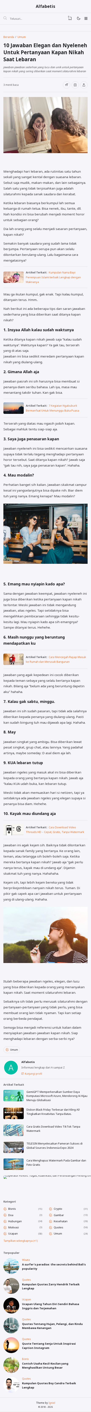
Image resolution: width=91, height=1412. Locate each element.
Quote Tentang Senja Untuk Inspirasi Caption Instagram (49, 1346)
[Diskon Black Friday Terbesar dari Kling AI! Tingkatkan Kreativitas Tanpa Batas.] (13, 1113)
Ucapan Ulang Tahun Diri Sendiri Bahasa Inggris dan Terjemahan (50, 1306)
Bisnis (12, 1209)
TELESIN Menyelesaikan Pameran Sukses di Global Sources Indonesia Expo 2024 (54, 1146)
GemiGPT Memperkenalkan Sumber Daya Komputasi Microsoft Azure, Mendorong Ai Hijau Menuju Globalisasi (56, 1096)
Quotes (58, 1227)
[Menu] (86, 18)
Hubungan (15, 1221)
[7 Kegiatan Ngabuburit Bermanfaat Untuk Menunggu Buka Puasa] (13, 412)
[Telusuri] (5, 18)
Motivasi (13, 1227)
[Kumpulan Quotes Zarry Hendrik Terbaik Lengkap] (11, 1293)
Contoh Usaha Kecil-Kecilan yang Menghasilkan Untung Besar (45, 1366)
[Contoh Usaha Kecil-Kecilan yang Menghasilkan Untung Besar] (11, 1372)
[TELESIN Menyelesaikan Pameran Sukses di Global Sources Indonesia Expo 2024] (13, 1147)
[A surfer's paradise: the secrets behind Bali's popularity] (11, 1273)
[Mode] (78, 18)
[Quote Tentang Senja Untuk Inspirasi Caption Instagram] (11, 1352)
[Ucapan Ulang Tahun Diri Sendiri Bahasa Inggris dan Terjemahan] (11, 1312)
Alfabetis (45, 6)
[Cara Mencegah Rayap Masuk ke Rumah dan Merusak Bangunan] (13, 664)
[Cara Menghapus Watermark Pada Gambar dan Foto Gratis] (13, 1164)
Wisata (26, 1259)
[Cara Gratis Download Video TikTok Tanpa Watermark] (13, 1130)
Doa (10, 1215)
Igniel (51, 1402)
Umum (14, 1049)
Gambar (59, 1215)
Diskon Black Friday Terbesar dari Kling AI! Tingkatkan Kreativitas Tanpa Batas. (53, 1112)
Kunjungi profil (33, 1073)
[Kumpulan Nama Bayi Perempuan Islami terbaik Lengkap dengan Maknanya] (13, 282)
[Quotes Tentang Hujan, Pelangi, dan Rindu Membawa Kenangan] (11, 1332)
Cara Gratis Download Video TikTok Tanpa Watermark (53, 1129)
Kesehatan (61, 1221)
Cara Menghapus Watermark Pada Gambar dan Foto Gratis (56, 1162)
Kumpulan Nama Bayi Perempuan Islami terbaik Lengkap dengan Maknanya (53, 277)
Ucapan (13, 1233)
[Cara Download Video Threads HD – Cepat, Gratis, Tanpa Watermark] (13, 834)
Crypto (58, 1209)
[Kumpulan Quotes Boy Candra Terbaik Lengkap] (11, 1392)
